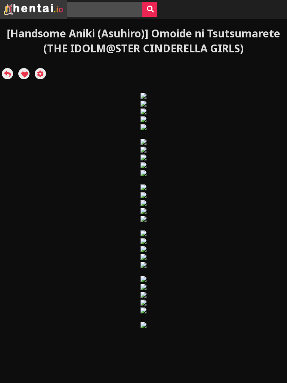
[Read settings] (40, 73)
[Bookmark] (24, 73)
